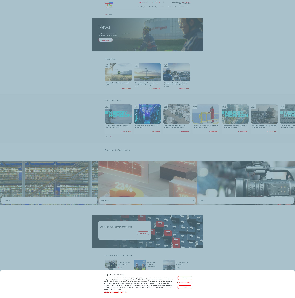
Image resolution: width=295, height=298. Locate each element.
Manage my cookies (184, 282)
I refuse (185, 287)
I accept (185, 278)
